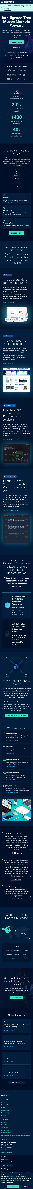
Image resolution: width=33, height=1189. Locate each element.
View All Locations (6, 1152)
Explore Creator (8, 302)
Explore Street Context (11, 439)
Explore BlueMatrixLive (11, 510)
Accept (13, 1186)
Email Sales (4, 1159)
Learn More (7, 10)
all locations (16, 958)
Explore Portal (8, 363)
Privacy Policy (11, 1176)
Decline (26, 1186)
